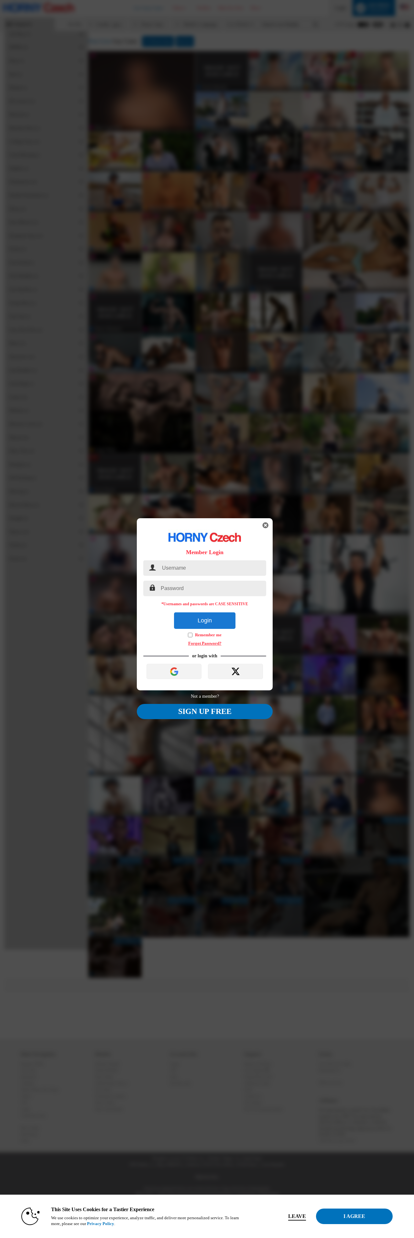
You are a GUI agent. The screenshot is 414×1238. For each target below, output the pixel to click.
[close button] (265, 525)
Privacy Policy (100, 1223)
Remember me (208, 634)
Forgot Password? (205, 643)
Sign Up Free (205, 711)
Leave (297, 1216)
